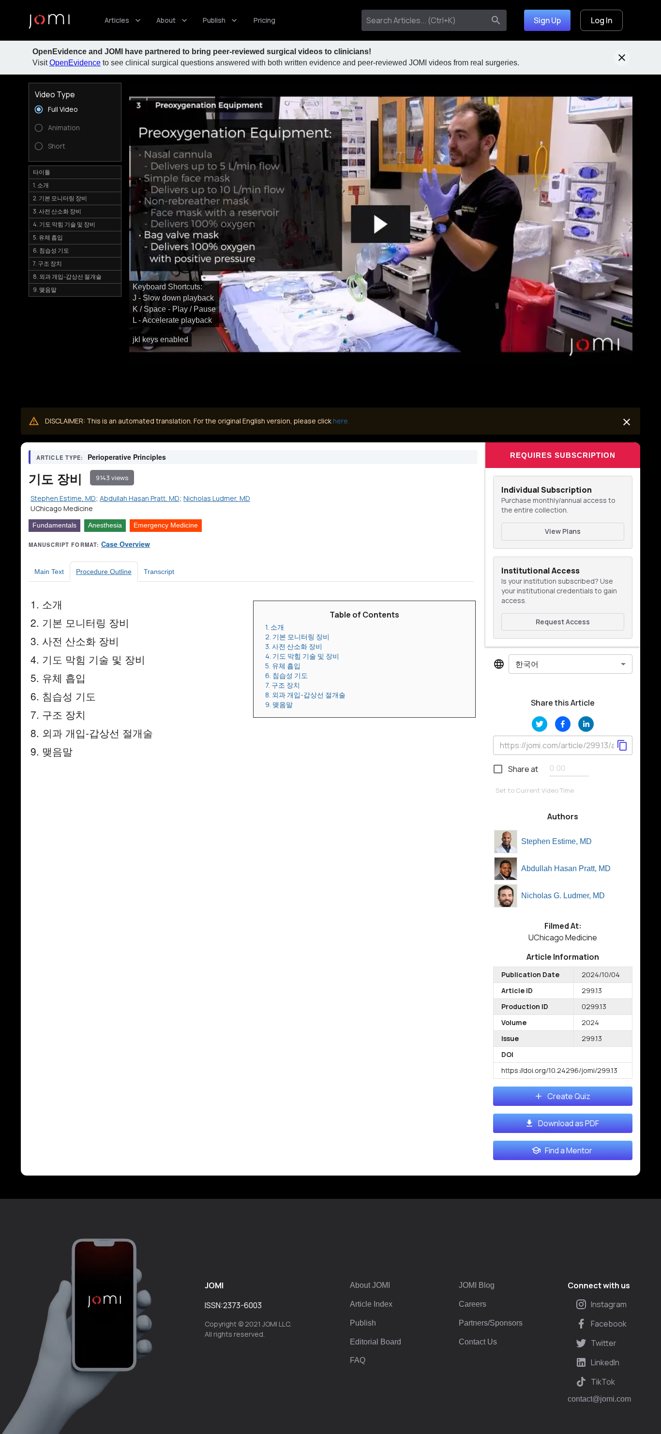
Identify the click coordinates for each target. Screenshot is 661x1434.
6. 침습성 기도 (286, 675)
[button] (380, 224)
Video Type (55, 94)
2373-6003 (242, 1305)
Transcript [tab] (159, 571)
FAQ (357, 1360)
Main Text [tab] (49, 571)
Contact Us (478, 1342)
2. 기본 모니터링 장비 (297, 636)
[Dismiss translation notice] (626, 422)
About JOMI (370, 1285)
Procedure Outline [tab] (104, 571)
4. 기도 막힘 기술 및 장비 (302, 656)
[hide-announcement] (622, 57)
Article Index (371, 1304)
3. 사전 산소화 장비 (293, 646)
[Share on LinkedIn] (586, 724)
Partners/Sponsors (491, 1323)
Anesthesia (105, 525)
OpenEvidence (75, 63)
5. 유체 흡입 (282, 665)
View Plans (563, 531)
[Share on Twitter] (539, 724)
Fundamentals (54, 525)
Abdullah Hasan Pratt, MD (566, 868)
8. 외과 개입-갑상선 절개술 (305, 694)
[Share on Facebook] (563, 724)
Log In (601, 20)
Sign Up (547, 20)
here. (341, 420)
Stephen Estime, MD (556, 841)
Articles (117, 20)
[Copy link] (622, 745)
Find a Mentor (568, 1150)
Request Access (563, 621)
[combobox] (425, 20)
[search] (496, 20)
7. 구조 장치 (282, 685)
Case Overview (125, 544)
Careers (472, 1304)
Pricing (264, 20)
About (166, 20)
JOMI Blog (477, 1285)
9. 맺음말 (279, 704)
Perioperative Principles (127, 457)
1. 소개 (274, 627)
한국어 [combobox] (527, 664)
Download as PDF (568, 1123)
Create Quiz (568, 1096)
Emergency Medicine (166, 525)
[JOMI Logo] (49, 20)
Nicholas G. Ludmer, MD (563, 895)
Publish (214, 20)
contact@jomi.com (599, 1399)
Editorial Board (375, 1342)
